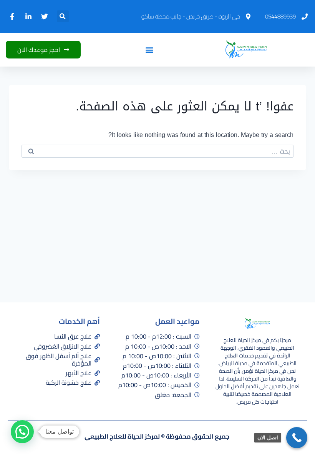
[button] (63, 16)
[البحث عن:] (157, 151)
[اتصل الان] (296, 437)
